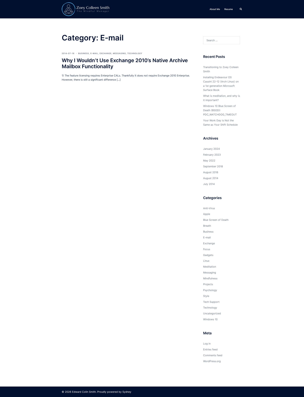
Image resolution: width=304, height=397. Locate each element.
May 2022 (209, 160)
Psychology (210, 290)
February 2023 (212, 154)
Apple (206, 214)
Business (83, 53)
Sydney (126, 391)
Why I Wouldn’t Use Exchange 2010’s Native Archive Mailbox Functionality (125, 63)
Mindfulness (210, 278)
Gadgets (208, 255)
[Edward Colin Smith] (85, 8)
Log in (207, 343)
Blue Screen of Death (215, 219)
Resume (228, 9)
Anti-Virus (209, 208)
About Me (215, 9)
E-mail (94, 53)
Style (206, 296)
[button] (241, 9)
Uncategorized (212, 313)
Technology (134, 53)
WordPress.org (212, 361)
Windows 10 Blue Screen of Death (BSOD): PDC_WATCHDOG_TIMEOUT (220, 110)
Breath (207, 225)
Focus (206, 249)
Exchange (105, 53)
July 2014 (209, 184)
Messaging (119, 53)
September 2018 (213, 166)
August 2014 (210, 178)
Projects (208, 284)
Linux (206, 260)
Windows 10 (210, 319)
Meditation (209, 266)
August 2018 (210, 172)
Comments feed (212, 355)
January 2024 (211, 148)
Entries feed (210, 349)
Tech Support (211, 301)
